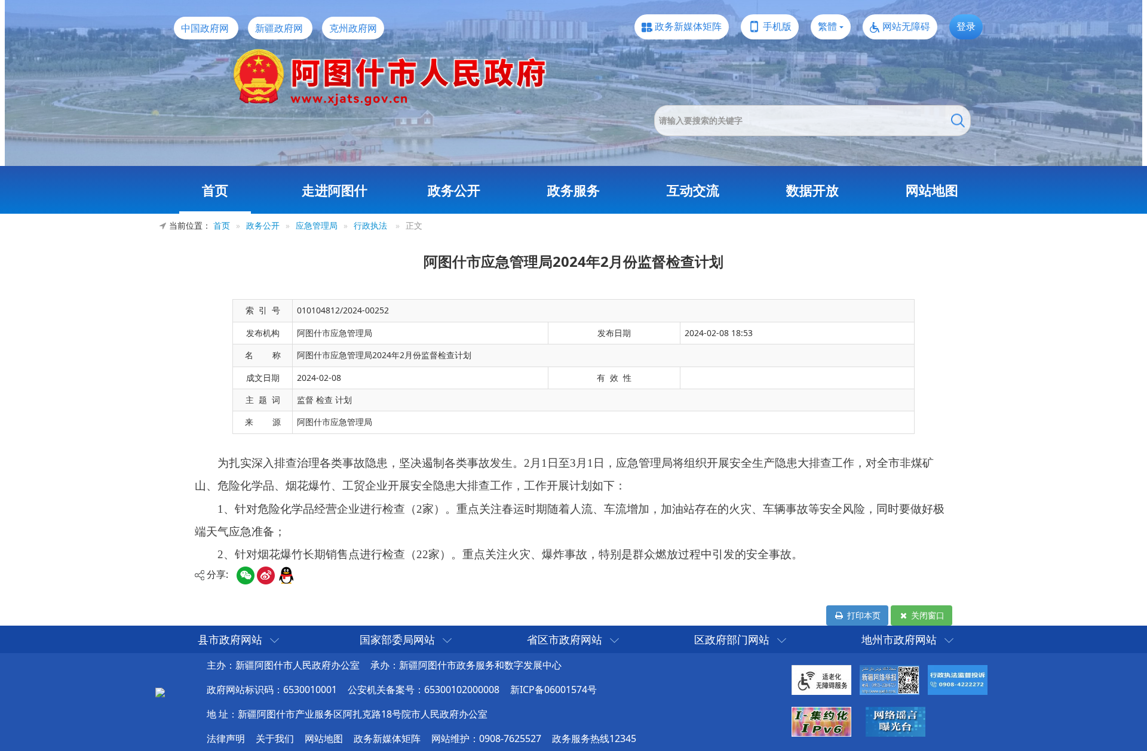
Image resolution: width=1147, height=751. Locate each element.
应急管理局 (317, 225)
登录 (966, 26)
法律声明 (226, 738)
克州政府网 (353, 28)
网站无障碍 (906, 26)
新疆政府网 (279, 28)
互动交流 (693, 190)
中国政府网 (205, 28)
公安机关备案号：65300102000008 (423, 689)
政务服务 (573, 190)
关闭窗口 (926, 615)
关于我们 (275, 738)
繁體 (827, 26)
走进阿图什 (334, 190)
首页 (215, 190)
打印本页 (863, 615)
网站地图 (932, 190)
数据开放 (812, 190)
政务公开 (454, 190)
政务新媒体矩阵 (688, 26)
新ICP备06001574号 (553, 689)
